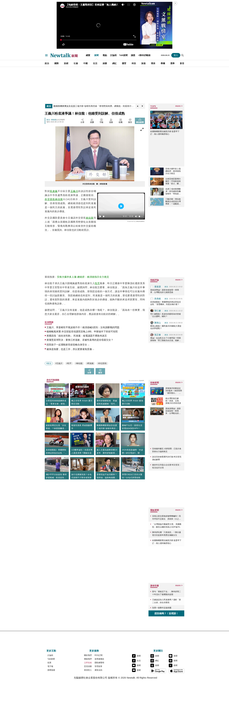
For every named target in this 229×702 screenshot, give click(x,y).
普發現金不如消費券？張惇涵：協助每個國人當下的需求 (107, 476)
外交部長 (50, 199)
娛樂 (105, 63)
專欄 (163, 63)
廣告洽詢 (98, 670)
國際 (56, 63)
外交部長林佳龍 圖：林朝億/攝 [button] (95, 184)
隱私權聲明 (99, 663)
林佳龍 (59, 199)
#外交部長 (102, 363)
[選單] (46, 55)
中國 (85, 63)
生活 (95, 63)
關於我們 (88, 655)
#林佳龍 (79, 363)
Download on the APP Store (176, 670)
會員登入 (88, 670)
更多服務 (94, 650)
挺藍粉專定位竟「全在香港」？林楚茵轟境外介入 (56, 427)
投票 (49, 663)
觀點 (105, 55)
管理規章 (98, 666)
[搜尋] (182, 55)
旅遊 (143, 63)
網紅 (114, 63)
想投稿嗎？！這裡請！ (166, 613)
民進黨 (54, 191)
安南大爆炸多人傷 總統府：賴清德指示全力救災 (83, 277)
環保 (153, 63)
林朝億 (53, 120)
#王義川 (58, 363)
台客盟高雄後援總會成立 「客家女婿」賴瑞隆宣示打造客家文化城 (56, 402)
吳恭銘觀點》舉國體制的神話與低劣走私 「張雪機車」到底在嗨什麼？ (56, 452)
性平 (97, 283)
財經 (66, 63)
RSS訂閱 (98, 655)
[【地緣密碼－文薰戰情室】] (156, 25)
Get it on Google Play (158, 670)
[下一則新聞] (142, 106)
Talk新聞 (123, 55)
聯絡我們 (88, 659)
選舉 (172, 63)
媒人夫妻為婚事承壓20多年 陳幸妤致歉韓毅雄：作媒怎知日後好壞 (107, 452)
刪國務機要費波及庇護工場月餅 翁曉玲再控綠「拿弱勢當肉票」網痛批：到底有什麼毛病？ (107, 427)
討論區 (113, 55)
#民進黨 (90, 363)
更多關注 (158, 650)
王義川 (74, 191)
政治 (47, 63)
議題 (133, 55)
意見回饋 (88, 666)
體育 (124, 63)
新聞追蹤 (51, 670)
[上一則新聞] (137, 106)
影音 (182, 63)
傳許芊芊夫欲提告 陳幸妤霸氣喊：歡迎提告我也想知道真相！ (56, 476)
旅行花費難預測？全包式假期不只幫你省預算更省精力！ (81, 477)
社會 (76, 63)
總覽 (88, 55)
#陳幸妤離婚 (144, 55)
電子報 (50, 666)
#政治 (48, 363)
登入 (176, 55)
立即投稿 (88, 663)
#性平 (69, 363)
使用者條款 (99, 659)
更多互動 (51, 650)
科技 (134, 63)
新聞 (96, 55)
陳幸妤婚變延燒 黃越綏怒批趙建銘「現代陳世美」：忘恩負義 (107, 402)
